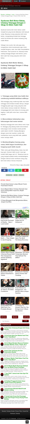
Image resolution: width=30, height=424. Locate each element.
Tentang (8, 411)
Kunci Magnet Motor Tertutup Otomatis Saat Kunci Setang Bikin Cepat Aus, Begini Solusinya (14, 190)
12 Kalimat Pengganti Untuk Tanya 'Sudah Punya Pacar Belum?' (14, 381)
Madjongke (6, 4)
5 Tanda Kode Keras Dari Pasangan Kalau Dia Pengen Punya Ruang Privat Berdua (16, 398)
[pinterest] (25, 170)
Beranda (15, 317)
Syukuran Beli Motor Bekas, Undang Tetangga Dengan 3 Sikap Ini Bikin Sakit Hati (13, 23)
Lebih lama (26, 317)
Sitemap (18, 413)
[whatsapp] (18, 170)
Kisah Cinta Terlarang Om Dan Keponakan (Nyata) (13, 351)
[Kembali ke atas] (27, 422)
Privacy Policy (18, 411)
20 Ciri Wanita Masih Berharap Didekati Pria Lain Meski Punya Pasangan (16, 366)
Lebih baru (3, 317)
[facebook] (4, 170)
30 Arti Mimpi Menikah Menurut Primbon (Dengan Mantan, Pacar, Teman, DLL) (16, 343)
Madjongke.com (6, 1)
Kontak (15, 1)
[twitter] (11, 170)
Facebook (23, 1)
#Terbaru (21, 175)
